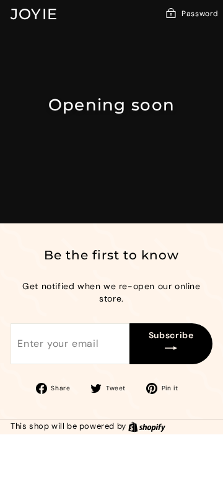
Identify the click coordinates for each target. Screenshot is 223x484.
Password (200, 14)
